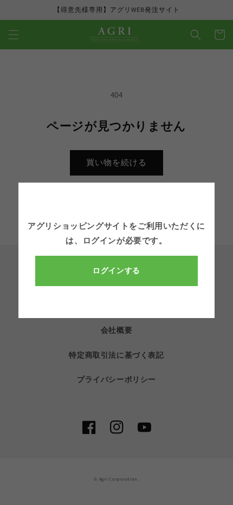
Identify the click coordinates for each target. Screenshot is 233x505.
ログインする (116, 270)
